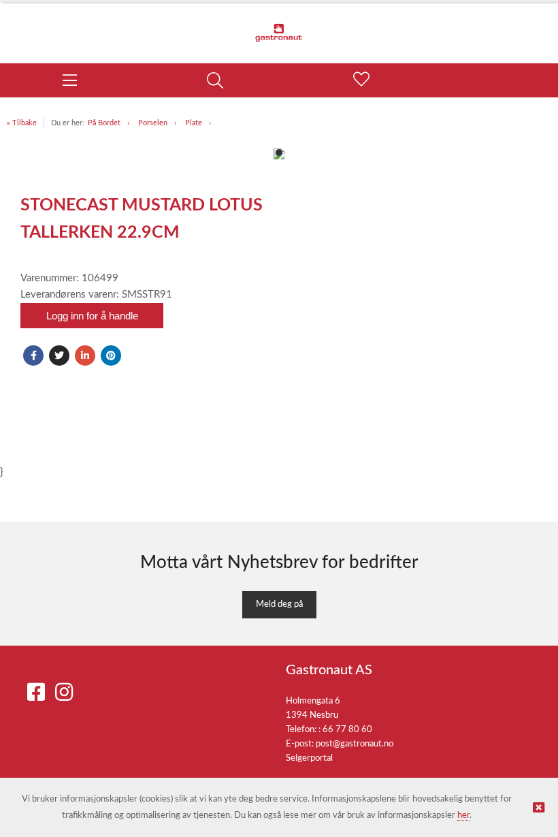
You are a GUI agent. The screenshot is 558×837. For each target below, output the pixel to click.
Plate (193, 123)
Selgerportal (309, 758)
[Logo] (279, 26)
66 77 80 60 (347, 729)
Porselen (152, 123)
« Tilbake (22, 123)
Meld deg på (279, 604)
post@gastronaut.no (354, 744)
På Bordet (104, 123)
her (463, 815)
